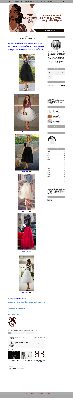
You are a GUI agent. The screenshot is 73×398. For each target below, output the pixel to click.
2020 (56, 163)
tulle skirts (35, 330)
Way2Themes (33, 396)
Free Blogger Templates (44, 396)
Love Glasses (14, 368)
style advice (20, 330)
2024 (56, 155)
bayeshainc (11, 330)
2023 (56, 157)
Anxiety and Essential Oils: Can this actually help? (59, 121)
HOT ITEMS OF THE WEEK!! (26, 360)
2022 (56, 159)
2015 (56, 172)
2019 (56, 164)
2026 (56, 151)
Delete (15, 371)
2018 (56, 166)
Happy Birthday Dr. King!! (14, 360)
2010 (56, 181)
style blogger (25, 330)
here (30, 92)
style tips (32, 330)
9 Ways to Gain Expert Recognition (57, 111)
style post (28, 330)
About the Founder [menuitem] (15, 1)
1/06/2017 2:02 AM (21, 368)
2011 (56, 180)
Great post (14, 370)
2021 (56, 161)
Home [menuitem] (9, 1)
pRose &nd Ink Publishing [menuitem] (34, 1)
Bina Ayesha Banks (24, 342)
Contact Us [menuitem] (43, 1)
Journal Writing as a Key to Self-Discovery (58, 116)
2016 (56, 170)
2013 (56, 176)
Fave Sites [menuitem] (21, 1)
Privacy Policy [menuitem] (49, 1)
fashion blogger (16, 330)
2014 (56, 174)
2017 (56, 168)
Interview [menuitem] (27, 1)
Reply (13, 371)
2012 (56, 178)
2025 (56, 153)
